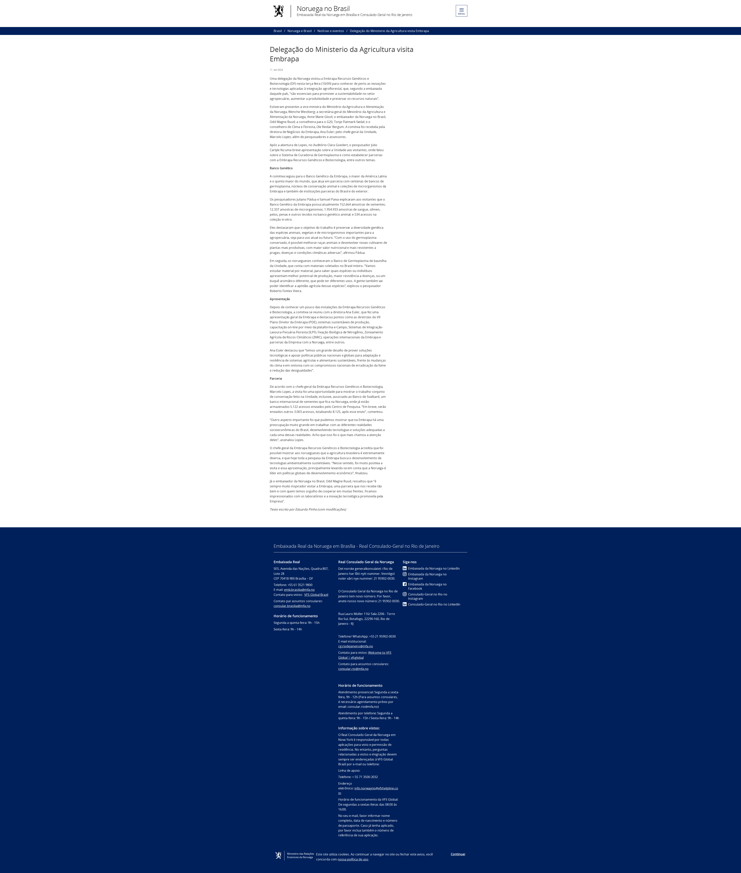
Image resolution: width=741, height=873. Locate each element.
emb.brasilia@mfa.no (299, 590)
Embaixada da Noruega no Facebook (427, 586)
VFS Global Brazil (316, 595)
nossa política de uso (353, 859)
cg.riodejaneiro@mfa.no (355, 646)
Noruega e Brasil (300, 31)
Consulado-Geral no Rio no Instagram (427, 596)
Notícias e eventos (330, 31)
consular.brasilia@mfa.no (292, 606)
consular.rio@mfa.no (353, 669)
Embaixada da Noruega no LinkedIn (434, 568)
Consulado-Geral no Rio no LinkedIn (434, 604)
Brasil (278, 31)
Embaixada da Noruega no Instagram (427, 576)
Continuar (458, 854)
